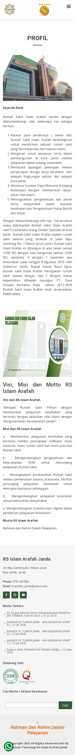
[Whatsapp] (8, 746)
